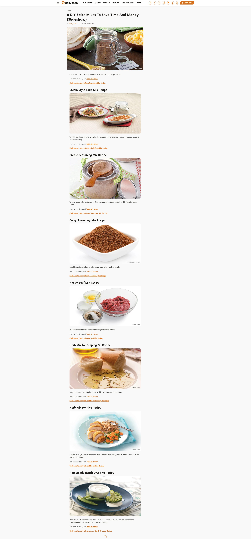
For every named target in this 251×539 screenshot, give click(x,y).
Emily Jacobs (72, 24)
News (69, 11)
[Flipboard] (168, 3)
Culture (115, 3)
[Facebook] (150, 3)
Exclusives (87, 3)
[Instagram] (163, 3)
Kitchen (106, 3)
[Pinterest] (159, 3)
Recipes (98, 3)
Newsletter (188, 3)
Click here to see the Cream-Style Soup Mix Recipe (88, 148)
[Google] (172, 3)
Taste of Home (92, 79)
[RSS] (177, 3)
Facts (139, 3)
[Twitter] (154, 3)
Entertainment (128, 3)
